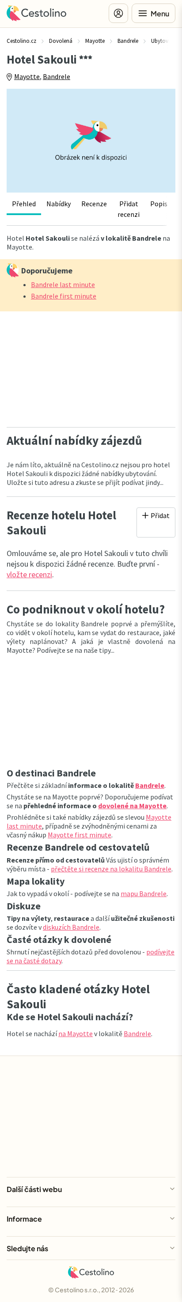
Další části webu (34, 1189)
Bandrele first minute (63, 295)
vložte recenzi (29, 574)
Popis (158, 203)
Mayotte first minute (79, 834)
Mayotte (27, 76)
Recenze (94, 203)
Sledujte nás (27, 1248)
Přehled (24, 203)
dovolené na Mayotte (132, 805)
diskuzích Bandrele (71, 927)
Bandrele (56, 76)
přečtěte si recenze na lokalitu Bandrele (111, 868)
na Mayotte (75, 1033)
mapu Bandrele (144, 893)
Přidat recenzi (129, 209)
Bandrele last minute (63, 284)
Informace (24, 1218)
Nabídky (58, 203)
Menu (160, 13)
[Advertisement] (91, 366)
